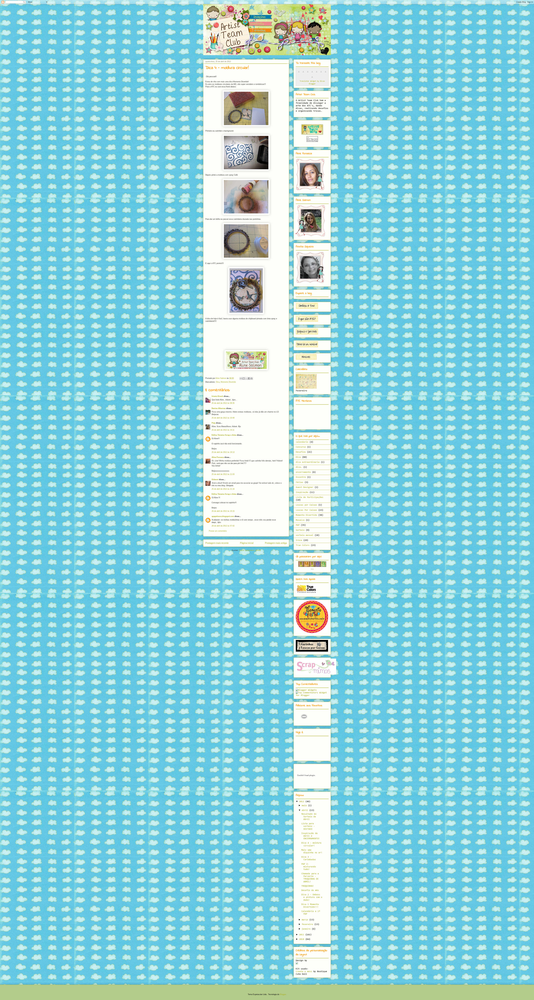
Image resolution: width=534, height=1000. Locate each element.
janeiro (307, 929)
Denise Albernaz (219, 408)
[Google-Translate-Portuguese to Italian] (312, 73)
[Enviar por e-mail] (241, 378)
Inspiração (302, 492)
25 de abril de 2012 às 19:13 (223, 452)
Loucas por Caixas (306, 505)
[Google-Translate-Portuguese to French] (303, 73)
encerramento (303, 472)
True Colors (303, 545)
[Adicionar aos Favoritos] (304, 722)
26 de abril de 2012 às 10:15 (223, 511)
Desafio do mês (310, 890)
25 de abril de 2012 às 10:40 (223, 418)
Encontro (301, 477)
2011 (302, 935)
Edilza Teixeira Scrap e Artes (224, 435)
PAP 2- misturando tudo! (308, 866)
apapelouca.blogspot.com (223, 516)
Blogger (283, 994)
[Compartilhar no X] (246, 378)
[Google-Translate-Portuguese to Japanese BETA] (316, 73)
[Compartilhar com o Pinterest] (251, 378)
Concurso (301, 447)
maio (305, 805)
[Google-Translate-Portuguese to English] (321, 73)
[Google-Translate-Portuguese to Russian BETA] (325, 73)
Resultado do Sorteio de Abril (308, 816)
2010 (302, 939)
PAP (298, 525)
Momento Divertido (228, 382)
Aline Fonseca (218, 457)
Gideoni (215, 479)
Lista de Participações (309, 497)
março (305, 920)
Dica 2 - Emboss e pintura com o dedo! (311, 897)
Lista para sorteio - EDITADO (308, 826)
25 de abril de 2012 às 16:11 (223, 430)
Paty (213, 423)
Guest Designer (304, 487)
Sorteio (300, 530)
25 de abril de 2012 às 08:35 (223, 403)
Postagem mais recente (217, 543)
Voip (312, 569)
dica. (299, 467)
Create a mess (304, 971)
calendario (302, 442)
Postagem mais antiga (276, 543)
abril (305, 810)
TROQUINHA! (307, 886)
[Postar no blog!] (243, 378)
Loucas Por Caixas (306, 510)
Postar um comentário (218, 531)
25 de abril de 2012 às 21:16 (223, 489)
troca (299, 540)
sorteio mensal (304, 535)
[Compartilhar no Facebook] (249, 378)
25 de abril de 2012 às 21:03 (223, 474)
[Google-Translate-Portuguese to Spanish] (312, 78)
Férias (299, 482)
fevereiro (308, 924)
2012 (302, 801)
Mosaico (300, 520)
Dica (218, 382)
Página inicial (247, 543)
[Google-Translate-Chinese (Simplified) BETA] (299, 73)
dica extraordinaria (308, 462)
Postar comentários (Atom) (250, 550)
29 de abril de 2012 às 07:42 (223, 526)
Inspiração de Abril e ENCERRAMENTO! (310, 836)
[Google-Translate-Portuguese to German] (308, 73)
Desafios (301, 452)
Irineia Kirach (217, 396)
